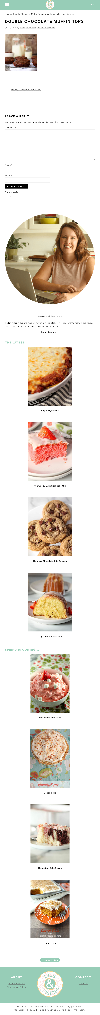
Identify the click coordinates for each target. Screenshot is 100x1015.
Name (8, 165)
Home (8, 14)
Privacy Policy (17, 983)
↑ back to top (50, 960)
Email (8, 175)
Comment (10, 127)
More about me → (50, 332)
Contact (83, 983)
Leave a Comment (46, 27)
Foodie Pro (71, 1010)
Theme (82, 1010)
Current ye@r (12, 192)
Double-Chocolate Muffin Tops (28, 14)
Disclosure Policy (16, 987)
